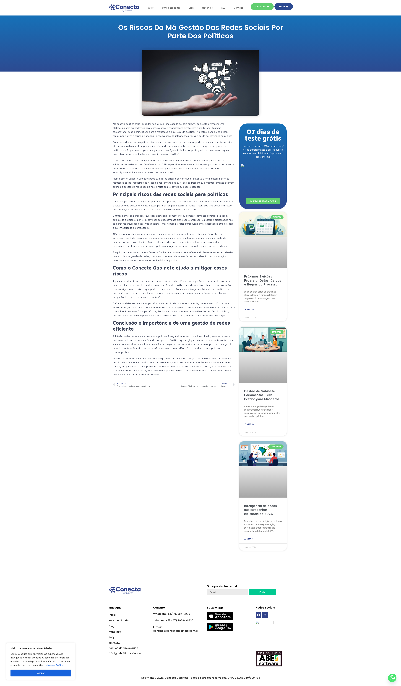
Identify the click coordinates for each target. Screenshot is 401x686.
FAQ (223, 7)
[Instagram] (265, 615)
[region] (40, 661)
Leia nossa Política (53, 665)
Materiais (207, 7)
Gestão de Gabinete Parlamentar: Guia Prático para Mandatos (261, 395)
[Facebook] (258, 615)
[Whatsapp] (392, 678)
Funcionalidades (171, 7)
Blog (191, 7)
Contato (238, 7)
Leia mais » (249, 309)
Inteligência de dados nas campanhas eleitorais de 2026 (260, 509)
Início (151, 7)
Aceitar (40, 673)
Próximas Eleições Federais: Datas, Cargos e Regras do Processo (262, 280)
